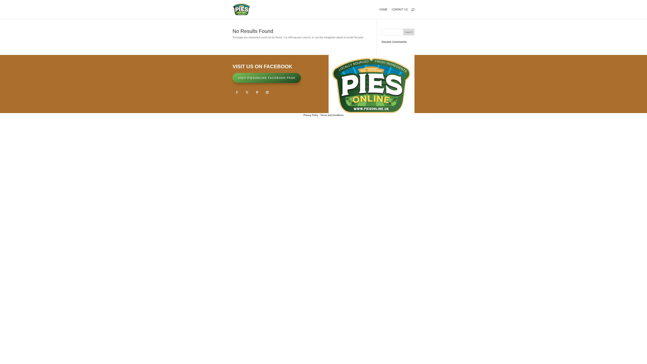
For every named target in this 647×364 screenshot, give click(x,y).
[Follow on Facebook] (237, 92)
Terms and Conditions (332, 115)
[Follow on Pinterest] (257, 92)
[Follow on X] (247, 92)
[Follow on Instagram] (267, 92)
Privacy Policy (310, 115)
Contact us (400, 9)
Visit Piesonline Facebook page (267, 78)
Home (383, 9)
